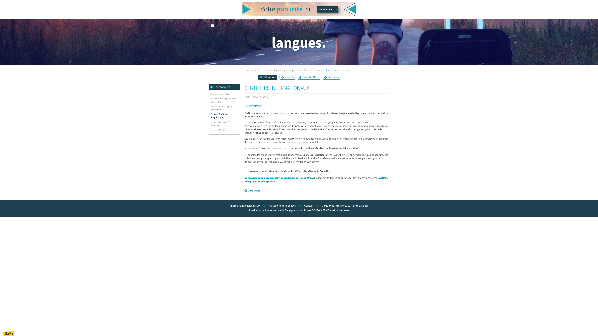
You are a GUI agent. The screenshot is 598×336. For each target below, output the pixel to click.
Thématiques (264, 70)
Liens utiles (333, 77)
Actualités (289, 77)
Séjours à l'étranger (314, 70)
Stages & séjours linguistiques (287, 70)
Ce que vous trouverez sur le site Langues (345, 206)
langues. (299, 43)
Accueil (251, 70)
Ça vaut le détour (311, 77)
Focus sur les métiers (221, 94)
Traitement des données (282, 206)
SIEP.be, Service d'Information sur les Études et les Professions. (8, 333)
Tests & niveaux (218, 129)
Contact (308, 206)
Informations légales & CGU (245, 206)
